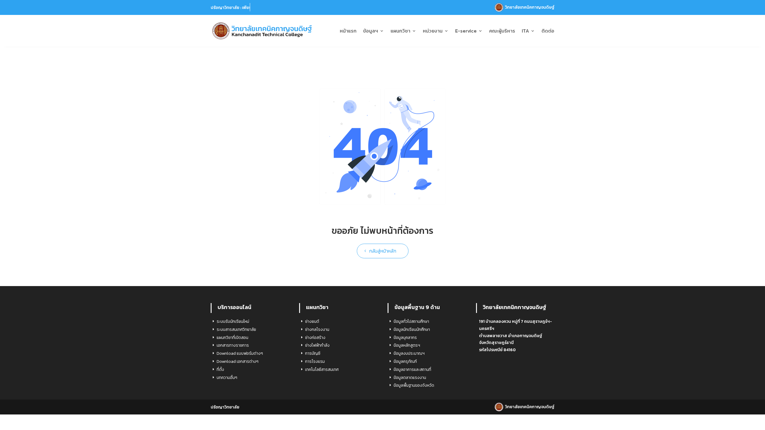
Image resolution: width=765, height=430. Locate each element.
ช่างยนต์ (312, 321)
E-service (466, 30)
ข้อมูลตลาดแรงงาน (410, 377)
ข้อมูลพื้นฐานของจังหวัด (414, 385)
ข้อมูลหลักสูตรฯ (407, 345)
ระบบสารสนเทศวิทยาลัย (236, 329)
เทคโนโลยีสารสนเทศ (322, 369)
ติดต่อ (547, 30)
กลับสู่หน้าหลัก (382, 250)
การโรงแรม (315, 361)
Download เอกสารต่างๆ (237, 361)
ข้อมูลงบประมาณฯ (409, 353)
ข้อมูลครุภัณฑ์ (405, 361)
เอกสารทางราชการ (233, 345)
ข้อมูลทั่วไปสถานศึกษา (411, 321)
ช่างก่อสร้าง (315, 337)
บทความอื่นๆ (227, 377)
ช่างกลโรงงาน (317, 329)
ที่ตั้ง (220, 369)
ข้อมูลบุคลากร (405, 337)
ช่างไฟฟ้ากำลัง (317, 345)
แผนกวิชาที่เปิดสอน (232, 337)
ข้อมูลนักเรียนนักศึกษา (412, 329)
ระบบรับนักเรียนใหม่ (233, 321)
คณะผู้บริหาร (502, 30)
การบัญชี (312, 353)
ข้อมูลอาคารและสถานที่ (412, 369)
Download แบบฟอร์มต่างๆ (240, 353)
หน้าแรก (348, 30)
